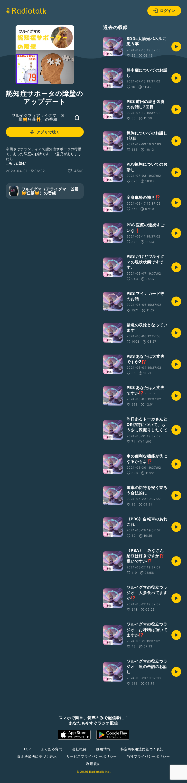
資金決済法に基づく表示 (37, 756)
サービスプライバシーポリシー (91, 756)
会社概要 (79, 749)
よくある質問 (51, 749)
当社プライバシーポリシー (148, 756)
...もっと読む (16, 163)
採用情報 (103, 749)
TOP (27, 749)
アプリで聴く (48, 132)
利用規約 (93, 764)
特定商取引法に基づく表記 (142, 749)
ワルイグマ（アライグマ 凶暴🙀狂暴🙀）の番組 (38, 117)
